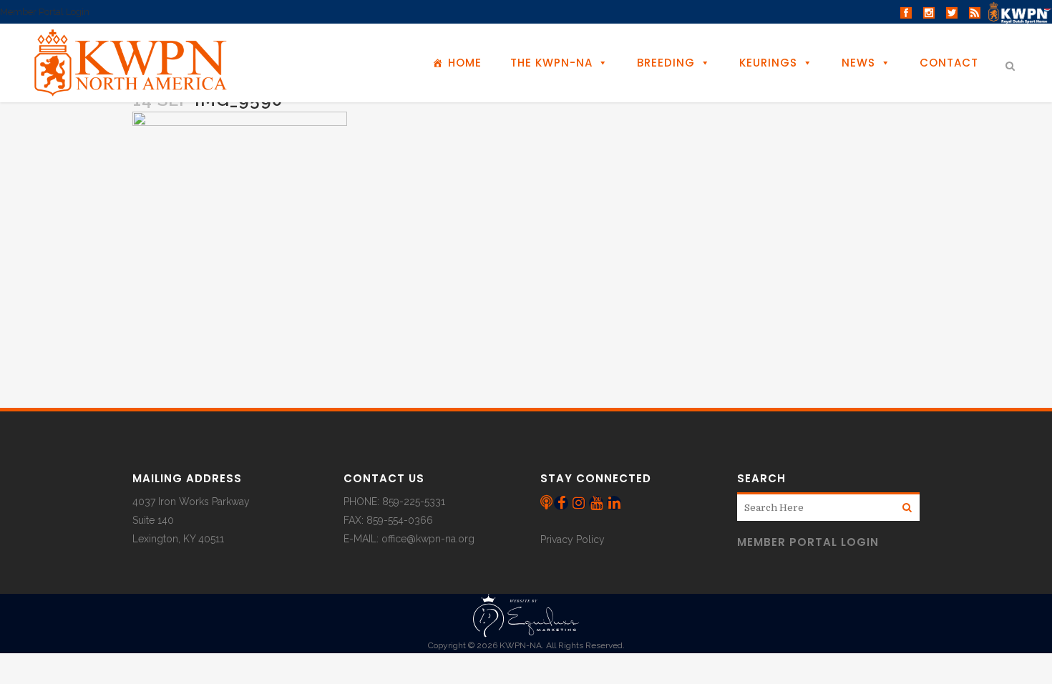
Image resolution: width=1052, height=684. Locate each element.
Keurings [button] (768, 62)
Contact (949, 62)
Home (465, 62)
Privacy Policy (572, 539)
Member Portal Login (44, 11)
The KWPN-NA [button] (551, 62)
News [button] (858, 62)
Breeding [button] (666, 62)
